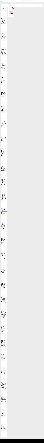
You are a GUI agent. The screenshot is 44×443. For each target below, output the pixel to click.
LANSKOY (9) (3, 244)
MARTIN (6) (3, 284)
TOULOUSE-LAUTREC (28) (3, 400)
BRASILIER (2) (3, 67)
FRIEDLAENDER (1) (3, 170)
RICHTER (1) (3, 345)
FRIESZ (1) (3, 172)
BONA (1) (2, 54)
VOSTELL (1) (3, 426)
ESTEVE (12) (3, 153)
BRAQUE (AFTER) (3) (3, 66)
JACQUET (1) (3, 213)
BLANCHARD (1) (3, 49)
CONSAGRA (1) (3, 111)
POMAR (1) (2, 327)
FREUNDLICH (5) (3, 169)
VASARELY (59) (3, 413)
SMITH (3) (3, 372)
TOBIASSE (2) (3, 398)
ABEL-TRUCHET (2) (3, 8)
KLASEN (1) (2, 229)
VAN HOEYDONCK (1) (3, 411)
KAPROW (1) (3, 224)
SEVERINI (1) (3, 367)
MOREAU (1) (3, 301)
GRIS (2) (2, 186)
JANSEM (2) (2, 214)
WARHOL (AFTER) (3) (3, 429)
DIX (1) (2, 136)
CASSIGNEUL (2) (3, 86)
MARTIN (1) (3, 283)
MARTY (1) (3, 285)
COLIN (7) (2, 107)
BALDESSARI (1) (3, 31)
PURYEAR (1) (3, 330)
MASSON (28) (3, 287)
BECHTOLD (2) (3, 39)
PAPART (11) (3, 315)
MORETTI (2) (3, 302)
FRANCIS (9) (2, 166)
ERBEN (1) (2, 150)
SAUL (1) (2, 357)
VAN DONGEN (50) (3, 409)
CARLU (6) (2, 82)
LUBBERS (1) (3, 271)
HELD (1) (2, 199)
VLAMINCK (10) (3, 425)
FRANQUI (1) (3, 167)
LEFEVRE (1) (3, 253)
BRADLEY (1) (3, 61)
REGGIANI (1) (3, 341)
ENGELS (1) (3, 149)
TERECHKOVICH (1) (3, 392)
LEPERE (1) (3, 259)
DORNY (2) (3, 141)
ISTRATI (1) (3, 212)
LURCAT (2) (2, 273)
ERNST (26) (2, 151)
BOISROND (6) (3, 53)
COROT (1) (3, 113)
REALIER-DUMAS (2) (3, 339)
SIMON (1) (3, 370)
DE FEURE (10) (3, 123)
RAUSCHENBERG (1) (3, 335)
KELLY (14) (3, 225)
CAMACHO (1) (3, 78)
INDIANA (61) (3, 210)
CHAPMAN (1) (3, 95)
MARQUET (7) (3, 282)
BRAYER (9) (2, 69)
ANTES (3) (2, 17)
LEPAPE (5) (3, 258)
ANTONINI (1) (3, 18)
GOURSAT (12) (3, 183)
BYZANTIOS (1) (3, 76)
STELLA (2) (2, 382)
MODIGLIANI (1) (3, 298)
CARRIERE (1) (3, 83)
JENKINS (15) (3, 215)
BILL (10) (2, 47)
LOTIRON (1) (3, 270)
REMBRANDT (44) (3, 343)
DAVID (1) (3, 121)
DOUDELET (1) (3, 142)
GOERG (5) (3, 179)
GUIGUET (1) (3, 190)
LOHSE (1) (3, 266)
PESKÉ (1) (2, 317)
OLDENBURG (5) (3, 310)
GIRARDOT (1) (3, 178)
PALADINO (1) (3, 314)
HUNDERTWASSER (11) (3, 207)
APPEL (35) (2, 19)
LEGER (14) (3, 254)
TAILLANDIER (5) (3, 388)
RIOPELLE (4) (3, 346)
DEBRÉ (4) (2, 125)
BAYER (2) (3, 37)
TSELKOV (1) (3, 402)
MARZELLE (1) (3, 286)
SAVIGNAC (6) (3, 359)
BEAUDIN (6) (3, 38)
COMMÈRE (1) (3, 110)
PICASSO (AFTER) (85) (3, 322)
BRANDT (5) (3, 62)
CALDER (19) (3, 77)
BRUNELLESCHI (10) (3, 71)
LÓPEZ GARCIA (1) (3, 268)
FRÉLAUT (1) (3, 168)
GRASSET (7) (3, 185)
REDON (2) (3, 340)
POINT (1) (3, 325)
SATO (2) (2, 356)
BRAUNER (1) (3, 68)
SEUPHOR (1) (3, 366)
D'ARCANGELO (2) (3, 119)
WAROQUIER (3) (3, 430)
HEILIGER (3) (3, 198)
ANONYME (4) (2, 16)
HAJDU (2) (3, 193)
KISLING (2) (3, 226)
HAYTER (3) (3, 197)
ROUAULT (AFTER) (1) (3, 351)
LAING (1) (2, 242)
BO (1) (2, 51)
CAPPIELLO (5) (3, 81)
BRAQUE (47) (3, 64)
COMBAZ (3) (3, 109)
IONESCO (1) (3, 211)
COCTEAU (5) (3, 105)
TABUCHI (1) (3, 386)
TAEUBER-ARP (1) (3, 387)
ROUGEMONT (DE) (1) (3, 353)
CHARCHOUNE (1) (3, 96)
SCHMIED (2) (3, 362)
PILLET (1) (3, 324)
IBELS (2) (3, 208)
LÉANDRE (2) (3, 252)
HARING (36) (3, 194)
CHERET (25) (3, 97)
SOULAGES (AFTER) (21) (3, 376)
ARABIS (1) (3, 20)
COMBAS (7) (3, 108)
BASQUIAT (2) (3, 36)
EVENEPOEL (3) (3, 154)
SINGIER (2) (3, 371)
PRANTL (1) (2, 329)
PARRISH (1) (3, 316)
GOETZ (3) (2, 180)
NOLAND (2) (3, 309)
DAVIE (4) (2, 122)
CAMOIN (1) (3, 79)
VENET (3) (3, 416)
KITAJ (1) (2, 227)
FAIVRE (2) (2, 155)
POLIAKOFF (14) (3, 326)
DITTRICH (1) (3, 135)
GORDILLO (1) (3, 181)
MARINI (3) (3, 281)
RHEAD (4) (3, 344)
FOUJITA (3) (3, 165)
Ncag (1, 3)
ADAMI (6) (3, 9)
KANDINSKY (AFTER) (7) (3, 223)
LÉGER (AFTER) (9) (3, 256)
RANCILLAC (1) (3, 332)
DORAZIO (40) (3, 140)
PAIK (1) (3, 313)
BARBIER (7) (3, 34)
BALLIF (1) (3, 32)
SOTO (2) (3, 374)
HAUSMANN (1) (3, 196)
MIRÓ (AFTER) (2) (3, 294)
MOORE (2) (3, 300)
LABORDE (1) (3, 239)
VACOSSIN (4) (3, 407)
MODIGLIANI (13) (3, 297)
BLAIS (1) (3, 48)
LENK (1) (2, 257)
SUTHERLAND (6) (3, 384)
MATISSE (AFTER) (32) (3, 289)
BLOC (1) (2, 50)
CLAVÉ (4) (2, 104)
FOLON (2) (3, 163)
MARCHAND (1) (3, 280)
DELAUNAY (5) (3, 127)
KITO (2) (2, 228)
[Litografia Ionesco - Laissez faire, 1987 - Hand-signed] (11, 11)
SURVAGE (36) (3, 383)
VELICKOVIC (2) (3, 415)
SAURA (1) (3, 358)
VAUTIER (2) (3, 414)
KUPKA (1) (2, 237)
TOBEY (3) (2, 397)
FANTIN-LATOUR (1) (3, 156)
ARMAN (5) (3, 24)
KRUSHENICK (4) (3, 236)
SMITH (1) (3, 373)
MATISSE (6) (3, 288)
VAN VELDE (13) (3, 412)
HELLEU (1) (3, 200)
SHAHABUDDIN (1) (3, 369)
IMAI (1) (3, 209)
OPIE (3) (2, 311)
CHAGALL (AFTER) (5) (3, 91)
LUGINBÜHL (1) (3, 272)
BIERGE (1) (3, 46)
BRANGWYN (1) (3, 63)
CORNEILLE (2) (3, 112)
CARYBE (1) (2, 84)
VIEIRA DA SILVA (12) (3, 419)
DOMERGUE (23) (3, 139)
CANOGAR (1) (3, 80)
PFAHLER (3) (3, 318)
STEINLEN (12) (3, 381)
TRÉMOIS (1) (3, 401)
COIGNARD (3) (3, 106)
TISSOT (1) (3, 396)
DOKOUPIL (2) (3, 137)
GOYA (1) (3, 184)
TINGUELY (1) (3, 394)
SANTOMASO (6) (3, 355)
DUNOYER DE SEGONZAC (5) (3, 148)
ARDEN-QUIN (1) (3, 22)
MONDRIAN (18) (3, 299)
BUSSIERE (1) (3, 75)
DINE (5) (2, 134)
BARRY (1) (2, 35)
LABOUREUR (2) (3, 241)
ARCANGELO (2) (2, 21)
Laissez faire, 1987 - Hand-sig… (11, 15)
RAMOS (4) (2, 331)
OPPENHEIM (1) (3, 312)
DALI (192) (3, 120)
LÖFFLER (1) (3, 265)
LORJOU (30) (3, 269)
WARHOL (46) (3, 427)
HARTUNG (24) (3, 195)
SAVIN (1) (3, 360)
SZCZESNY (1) (2, 385)
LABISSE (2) (2, 238)
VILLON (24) (3, 423)
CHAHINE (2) (3, 92)
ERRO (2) (3, 152)
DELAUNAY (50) (3, 126)
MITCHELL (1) (3, 295)
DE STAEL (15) (3, 124)
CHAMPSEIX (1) (3, 93)
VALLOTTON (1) (3, 408)
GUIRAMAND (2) (3, 192)
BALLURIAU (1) (3, 33)
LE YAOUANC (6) (3, 251)
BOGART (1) (3, 52)
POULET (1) (3, 328)
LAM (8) (2, 243)
